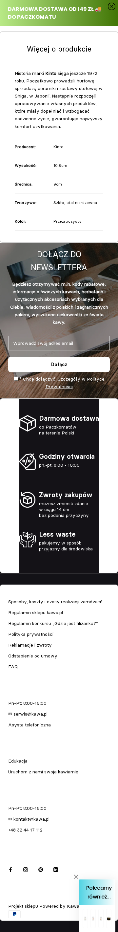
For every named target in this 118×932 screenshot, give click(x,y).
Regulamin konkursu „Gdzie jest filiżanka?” (53, 623)
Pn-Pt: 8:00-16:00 (27, 703)
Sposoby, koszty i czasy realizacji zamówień (55, 602)
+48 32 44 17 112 (25, 830)
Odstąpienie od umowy (32, 656)
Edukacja (18, 761)
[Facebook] (10, 868)
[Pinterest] (40, 868)
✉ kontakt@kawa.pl (28, 819)
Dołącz (59, 364)
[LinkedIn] (55, 868)
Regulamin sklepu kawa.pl (35, 612)
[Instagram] (25, 868)
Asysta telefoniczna (29, 725)
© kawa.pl (18, 897)
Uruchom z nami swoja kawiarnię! (44, 772)
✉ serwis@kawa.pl (28, 714)
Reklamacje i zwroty (30, 645)
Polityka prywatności (30, 634)
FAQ (13, 667)
